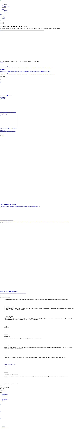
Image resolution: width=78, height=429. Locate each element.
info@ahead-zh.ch (2, 390)
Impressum (3, 426)
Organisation (5, 10)
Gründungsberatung (4, 394)
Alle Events (1, 81)
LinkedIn (3, 400)
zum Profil (1, 62)
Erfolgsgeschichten (6, 12)
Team (4, 11)
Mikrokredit (5, 4)
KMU (3, 5)
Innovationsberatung (6, 6)
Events (5, 8)
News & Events (4, 7)
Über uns (3, 9)
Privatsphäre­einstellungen (5, 427)
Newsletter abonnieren (5, 399)
